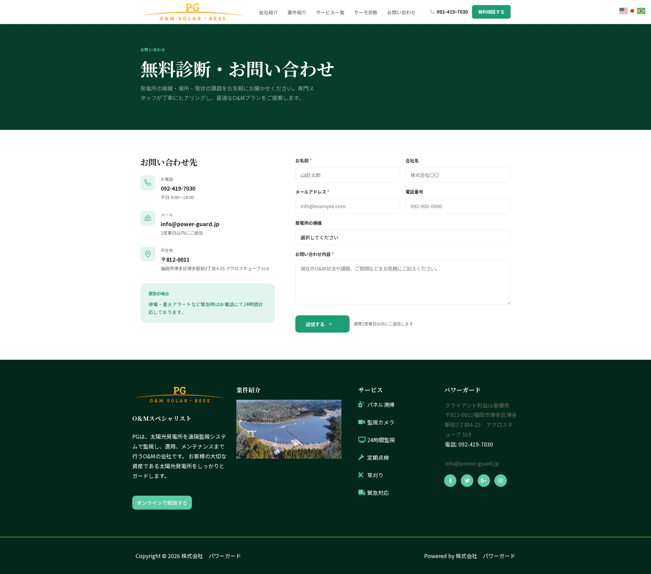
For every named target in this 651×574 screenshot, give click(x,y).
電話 (450, 444)
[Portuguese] (641, 10)
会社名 (412, 160)
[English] (623, 10)
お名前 (303, 160)
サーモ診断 (366, 12)
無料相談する (491, 11)
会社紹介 (268, 12)
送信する (314, 324)
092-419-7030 (452, 11)
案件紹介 (297, 12)
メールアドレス (312, 192)
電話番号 (414, 192)
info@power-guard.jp (190, 224)
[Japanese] (632, 10)
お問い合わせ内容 (314, 254)
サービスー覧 (330, 12)
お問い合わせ (401, 12)
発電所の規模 (308, 223)
